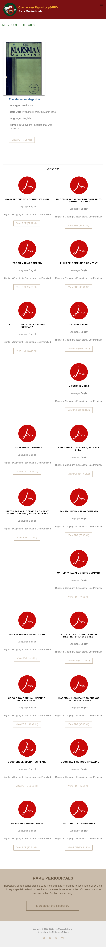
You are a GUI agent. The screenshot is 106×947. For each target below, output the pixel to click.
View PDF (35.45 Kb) (78, 724)
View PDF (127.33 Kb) (79, 660)
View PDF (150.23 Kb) (79, 348)
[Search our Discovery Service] (62, 938)
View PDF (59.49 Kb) (26, 223)
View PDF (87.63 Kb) (26, 287)
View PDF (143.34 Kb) (27, 471)
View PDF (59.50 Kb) (78, 225)
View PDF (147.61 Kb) (79, 474)
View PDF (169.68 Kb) (27, 786)
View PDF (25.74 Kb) (26, 847)
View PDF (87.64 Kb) (78, 287)
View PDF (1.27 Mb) (27, 537)
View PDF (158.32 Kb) (27, 724)
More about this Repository (52, 905)
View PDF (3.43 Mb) (27, 658)
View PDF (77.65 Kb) (78, 535)
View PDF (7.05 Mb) (22, 140)
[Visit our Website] (56, 938)
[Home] (30, 9)
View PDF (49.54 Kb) (78, 786)
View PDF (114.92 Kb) (79, 847)
